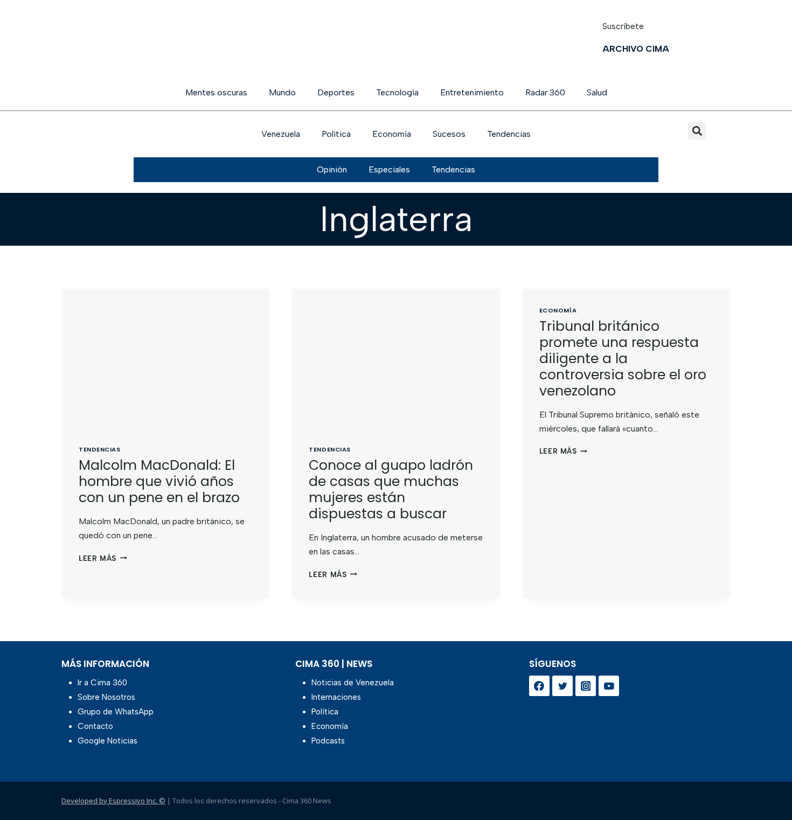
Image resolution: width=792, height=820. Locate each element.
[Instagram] (585, 686)
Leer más (103, 558)
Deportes (336, 92)
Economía (391, 134)
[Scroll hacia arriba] (766, 783)
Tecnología (397, 92)
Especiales (389, 169)
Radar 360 (545, 92)
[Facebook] (539, 686)
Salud (597, 92)
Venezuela (280, 134)
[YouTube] (609, 686)
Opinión (332, 169)
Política (336, 134)
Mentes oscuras (216, 92)
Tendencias (509, 134)
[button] (697, 131)
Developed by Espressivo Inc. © (113, 800)
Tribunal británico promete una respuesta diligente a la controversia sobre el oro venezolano (622, 358)
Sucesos (449, 134)
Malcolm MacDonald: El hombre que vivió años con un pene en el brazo (159, 481)
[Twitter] (562, 686)
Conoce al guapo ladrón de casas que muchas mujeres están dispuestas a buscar (391, 489)
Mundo (282, 92)
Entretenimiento (472, 92)
